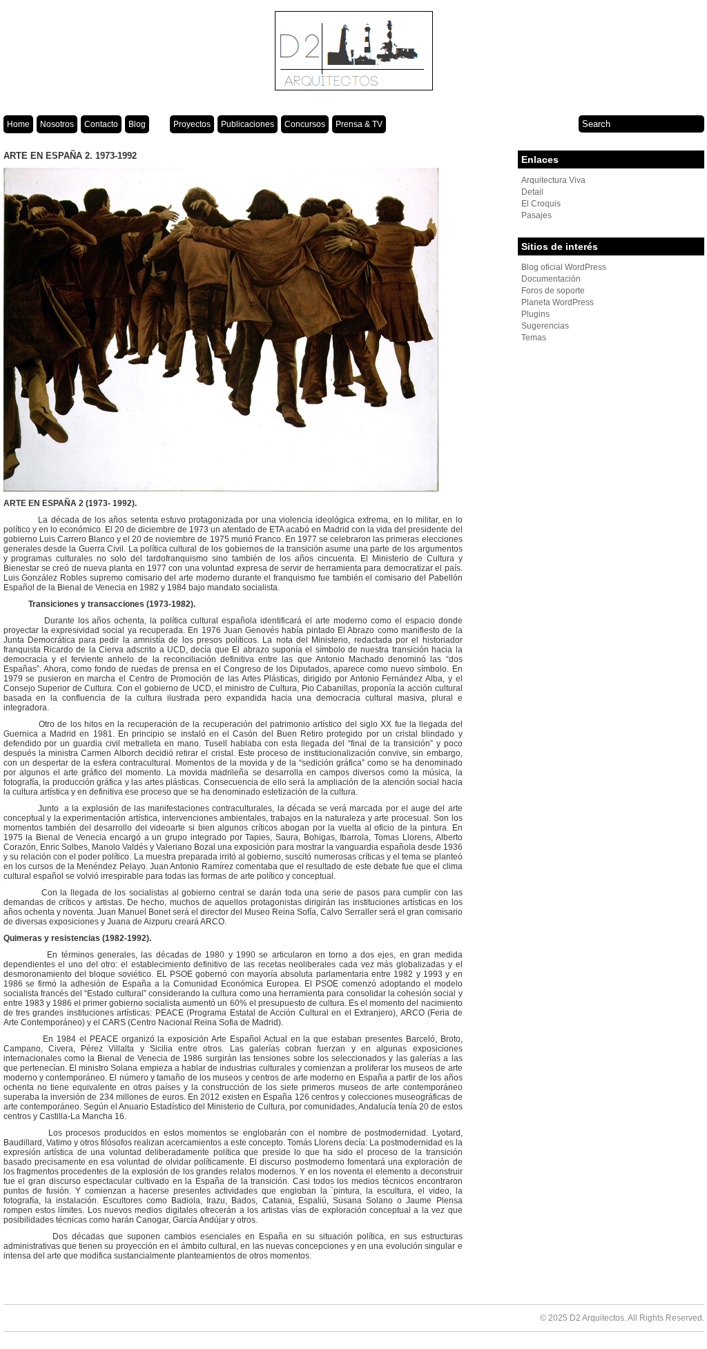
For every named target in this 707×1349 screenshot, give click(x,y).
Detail (532, 192)
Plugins (535, 314)
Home (18, 124)
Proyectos (192, 124)
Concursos (304, 124)
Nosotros (57, 124)
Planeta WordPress (557, 302)
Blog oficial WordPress (563, 267)
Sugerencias (545, 326)
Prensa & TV (359, 124)
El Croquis (541, 203)
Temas (533, 337)
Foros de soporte (553, 290)
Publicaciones (247, 124)
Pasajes (536, 215)
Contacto (101, 124)
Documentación (551, 279)
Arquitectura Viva (553, 180)
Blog (137, 124)
